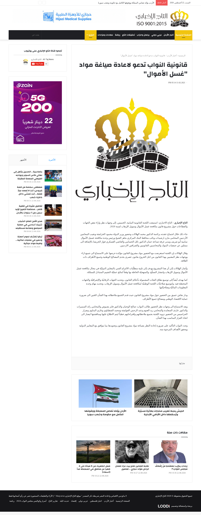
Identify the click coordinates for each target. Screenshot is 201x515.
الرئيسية (182, 55)
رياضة (117, 35)
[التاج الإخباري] (163, 18)
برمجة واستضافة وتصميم (181, 506)
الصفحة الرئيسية (183, 35)
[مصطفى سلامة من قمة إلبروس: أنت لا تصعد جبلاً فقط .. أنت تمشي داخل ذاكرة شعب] (53, 191)
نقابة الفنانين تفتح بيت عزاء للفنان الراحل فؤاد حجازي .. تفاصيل (132, 467)
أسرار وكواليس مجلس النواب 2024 (31, 501)
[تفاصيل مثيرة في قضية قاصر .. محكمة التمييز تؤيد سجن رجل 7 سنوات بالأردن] (53, 210)
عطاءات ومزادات (105, 35)
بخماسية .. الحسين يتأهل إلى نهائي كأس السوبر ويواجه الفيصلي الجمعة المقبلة (28, 175)
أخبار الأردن (169, 35)
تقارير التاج (53, 501)
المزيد (91, 35)
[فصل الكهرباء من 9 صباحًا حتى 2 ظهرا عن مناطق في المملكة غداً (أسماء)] (93, 451)
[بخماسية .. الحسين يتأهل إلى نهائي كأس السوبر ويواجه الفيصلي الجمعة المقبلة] (53, 176)
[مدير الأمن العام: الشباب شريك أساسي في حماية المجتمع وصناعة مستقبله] (53, 225)
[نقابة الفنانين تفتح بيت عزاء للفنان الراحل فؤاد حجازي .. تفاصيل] (132, 451)
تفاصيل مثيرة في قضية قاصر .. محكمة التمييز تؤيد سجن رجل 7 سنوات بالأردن (28, 209)
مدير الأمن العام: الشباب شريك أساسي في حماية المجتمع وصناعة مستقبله (29, 224)
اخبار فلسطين (96, 501)
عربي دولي (156, 35)
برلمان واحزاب (143, 35)
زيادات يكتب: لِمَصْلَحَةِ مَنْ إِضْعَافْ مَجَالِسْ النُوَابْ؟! (171, 467)
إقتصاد (73, 501)
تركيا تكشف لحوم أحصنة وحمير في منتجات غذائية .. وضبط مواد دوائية (29, 240)
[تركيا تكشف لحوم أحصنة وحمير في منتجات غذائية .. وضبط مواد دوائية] (53, 240)
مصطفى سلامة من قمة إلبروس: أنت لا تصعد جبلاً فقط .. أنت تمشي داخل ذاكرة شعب (29, 192)
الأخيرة (52, 160)
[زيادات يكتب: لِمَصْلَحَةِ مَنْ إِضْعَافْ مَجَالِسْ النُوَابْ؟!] (170, 451)
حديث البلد (64, 501)
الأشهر (23, 160)
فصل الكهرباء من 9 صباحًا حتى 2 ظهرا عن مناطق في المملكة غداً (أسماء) (93, 469)
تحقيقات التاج (128, 35)
